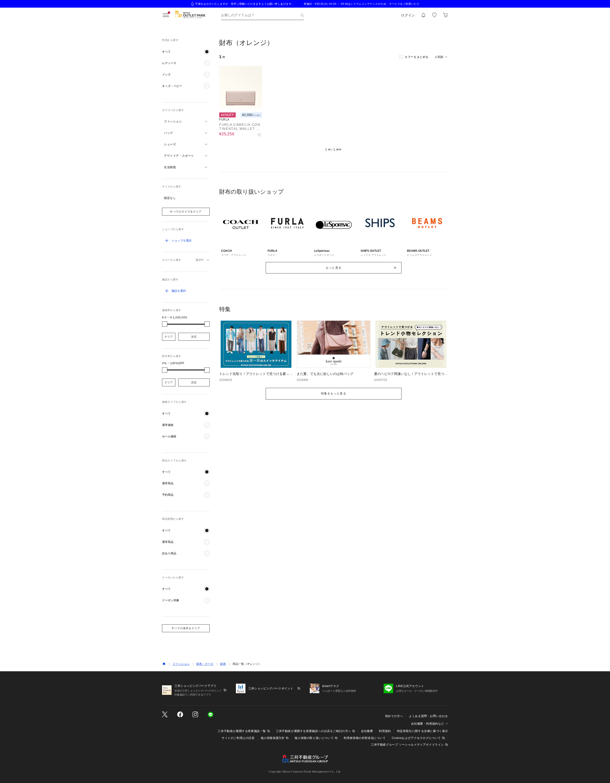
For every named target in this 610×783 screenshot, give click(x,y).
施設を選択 (179, 291)
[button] (186, 51)
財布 (223, 664)
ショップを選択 (182, 240)
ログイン (408, 15)
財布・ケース (205, 664)
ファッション (181, 664)
